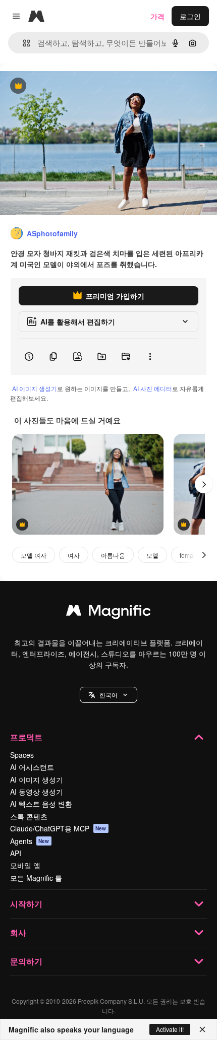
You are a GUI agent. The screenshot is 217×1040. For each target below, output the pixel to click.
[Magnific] (108, 612)
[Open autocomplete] (22, 43)
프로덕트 (26, 737)
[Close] (202, 1029)
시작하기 (26, 903)
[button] (108, 695)
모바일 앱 (25, 865)
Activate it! (170, 1029)
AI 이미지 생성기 (34, 388)
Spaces (22, 755)
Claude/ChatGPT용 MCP (58, 828)
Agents (29, 841)
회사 (18, 932)
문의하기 (26, 961)
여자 (74, 555)
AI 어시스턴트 (32, 767)
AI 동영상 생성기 (36, 792)
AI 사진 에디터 (152, 388)
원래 (58, 86)
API (15, 853)
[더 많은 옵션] (150, 357)
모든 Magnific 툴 (36, 878)
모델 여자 (33, 555)
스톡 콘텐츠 (28, 816)
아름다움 (113, 555)
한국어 (108, 694)
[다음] (204, 484)
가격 (157, 16)
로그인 (190, 16)
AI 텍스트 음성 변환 (41, 804)
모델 (152, 555)
